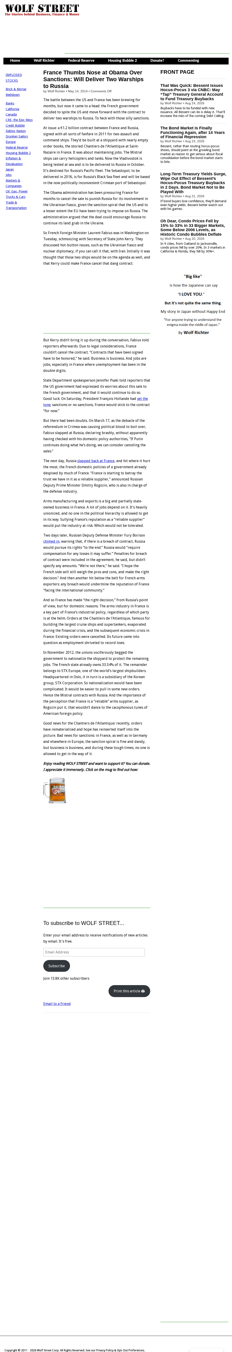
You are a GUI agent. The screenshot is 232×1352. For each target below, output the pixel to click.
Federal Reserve (81, 60)
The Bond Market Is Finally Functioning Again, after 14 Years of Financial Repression (192, 132)
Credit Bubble (15, 125)
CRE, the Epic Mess (19, 120)
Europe (11, 142)
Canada (11, 114)
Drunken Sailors (17, 136)
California (12, 109)
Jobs (9, 175)
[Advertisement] (147, 43)
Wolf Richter (44, 60)
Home (15, 60)
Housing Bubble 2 (122, 60)
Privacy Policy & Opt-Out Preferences (120, 1350)
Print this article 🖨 (129, 991)
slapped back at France (95, 461)
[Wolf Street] (42, 15)
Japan (10, 169)
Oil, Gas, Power (17, 191)
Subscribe (56, 966)
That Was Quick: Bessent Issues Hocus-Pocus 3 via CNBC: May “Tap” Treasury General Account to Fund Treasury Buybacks (191, 92)
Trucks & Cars (15, 197)
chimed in (51, 541)
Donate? (157, 60)
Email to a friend (57, 1004)
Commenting (188, 60)
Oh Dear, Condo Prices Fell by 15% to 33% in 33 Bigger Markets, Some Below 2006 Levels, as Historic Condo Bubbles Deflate (192, 228)
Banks (10, 103)
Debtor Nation (16, 131)
